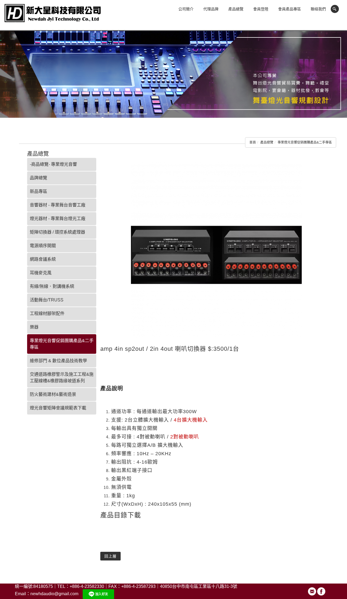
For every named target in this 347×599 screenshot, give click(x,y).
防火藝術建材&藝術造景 (53, 394)
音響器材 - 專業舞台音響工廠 (57, 205)
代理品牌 (211, 9)
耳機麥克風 (41, 272)
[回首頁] (53, 16)
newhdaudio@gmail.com (54, 593)
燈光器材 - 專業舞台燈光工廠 (57, 218)
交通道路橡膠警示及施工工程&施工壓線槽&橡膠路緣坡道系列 (62, 377)
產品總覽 (235, 9)
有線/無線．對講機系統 (52, 286)
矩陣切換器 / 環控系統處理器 (57, 232)
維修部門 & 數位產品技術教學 (58, 360)
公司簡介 (186, 9)
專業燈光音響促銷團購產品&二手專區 (305, 142)
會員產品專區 (289, 9)
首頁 (252, 142)
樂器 (34, 327)
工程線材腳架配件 (47, 313)
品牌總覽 (38, 178)
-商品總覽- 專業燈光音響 (53, 164)
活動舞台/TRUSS (46, 300)
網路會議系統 (43, 259)
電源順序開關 (43, 245)
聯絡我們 (318, 9)
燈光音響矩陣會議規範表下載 (58, 408)
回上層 (110, 556)
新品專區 (38, 191)
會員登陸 (260, 9)
